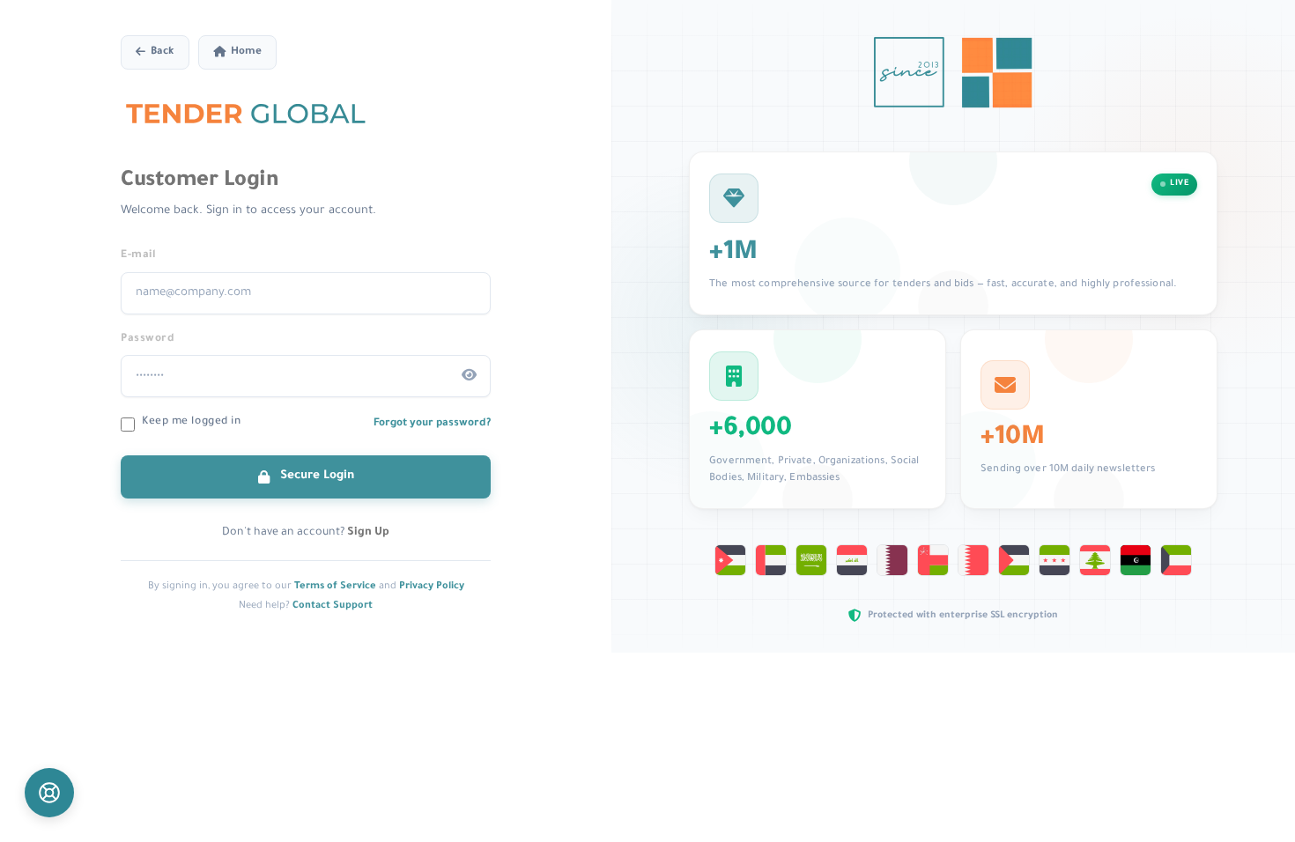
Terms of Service (335, 586)
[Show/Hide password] (470, 376)
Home (246, 52)
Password (147, 339)
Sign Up (368, 533)
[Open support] (49, 792)
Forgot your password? (432, 423)
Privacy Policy (431, 586)
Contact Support (332, 606)
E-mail (138, 255)
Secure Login (315, 476)
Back (162, 52)
